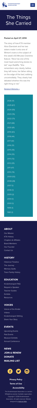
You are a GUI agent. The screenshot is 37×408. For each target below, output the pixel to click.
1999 (9, 207)
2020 (9, 127)
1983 (9, 212)
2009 (9, 176)
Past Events (8, 334)
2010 (9, 172)
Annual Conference (12, 341)
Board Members (10, 243)
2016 (9, 145)
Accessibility (18, 387)
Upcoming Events (11, 331)
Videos (7, 312)
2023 (9, 114)
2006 (9, 190)
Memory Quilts (10, 268)
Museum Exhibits (11, 338)
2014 (9, 154)
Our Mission (9, 233)
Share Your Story (10, 319)
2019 (9, 132)
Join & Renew (12, 353)
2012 (9, 163)
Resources (8, 297)
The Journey (9, 265)
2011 (9, 167)
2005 (9, 194)
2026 (9, 100)
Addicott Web (22, 401)
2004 (9, 199)
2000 (9, 203)
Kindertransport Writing (13, 316)
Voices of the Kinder (12, 309)
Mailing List (12, 361)
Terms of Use (16, 383)
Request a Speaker (11, 287)
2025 (9, 105)
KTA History (9, 236)
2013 (9, 158)
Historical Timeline (11, 262)
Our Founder (9, 247)
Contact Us (8, 250)
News (7, 349)
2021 (9, 123)
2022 (9, 118)
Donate (9, 357)
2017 (9, 141)
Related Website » (12, 88)
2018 (9, 136)
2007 (9, 185)
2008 (9, 181)
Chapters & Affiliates (12, 240)
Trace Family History (12, 272)
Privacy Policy (16, 379)
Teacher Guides (10, 290)
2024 (9, 109)
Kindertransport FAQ (12, 283)
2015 (9, 149)
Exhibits (7, 294)
